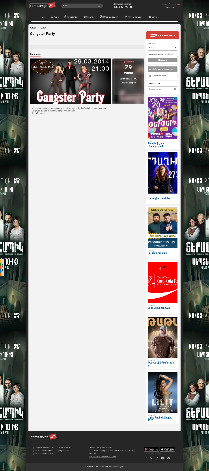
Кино (56, 17)
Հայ (168, 8)
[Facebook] (146, 458)
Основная (35, 54)
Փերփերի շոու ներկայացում (156, 145)
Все (44, 17)
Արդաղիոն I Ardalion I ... (161, 198)
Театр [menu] (90, 17)
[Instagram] (151, 458)
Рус (178, 8)
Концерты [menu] (72, 17)
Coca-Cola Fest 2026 (159, 307)
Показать (162, 60)
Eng (173, 8)
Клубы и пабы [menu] (135, 17)
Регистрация (174, 4)
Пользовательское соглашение (102, 457)
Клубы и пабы (38, 27)
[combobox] (163, 48)
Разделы (151, 43)
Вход (164, 4)
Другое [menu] (155, 17)
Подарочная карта (165, 35)
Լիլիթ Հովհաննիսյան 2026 (160, 419)
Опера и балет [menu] (110, 17)
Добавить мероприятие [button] (163, 69)
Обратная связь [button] (159, 76)
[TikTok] (157, 458)
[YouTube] (162, 458)
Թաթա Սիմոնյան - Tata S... (161, 364)
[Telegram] (168, 458)
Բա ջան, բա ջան (157, 253)
